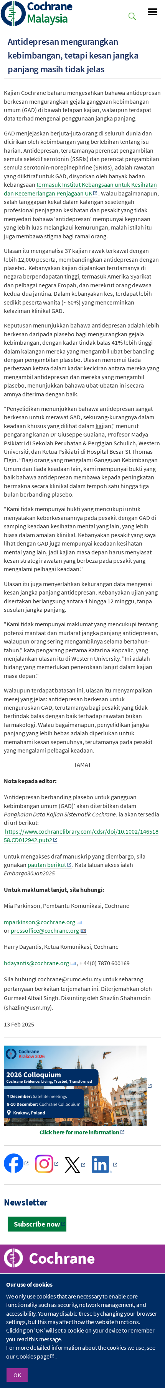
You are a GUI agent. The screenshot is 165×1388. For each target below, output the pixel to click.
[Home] (13, 14)
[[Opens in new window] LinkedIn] (105, 1171)
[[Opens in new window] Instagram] (47, 1171)
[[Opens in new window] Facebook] (17, 1171)
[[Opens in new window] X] (75, 1171)
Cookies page (32, 1356)
